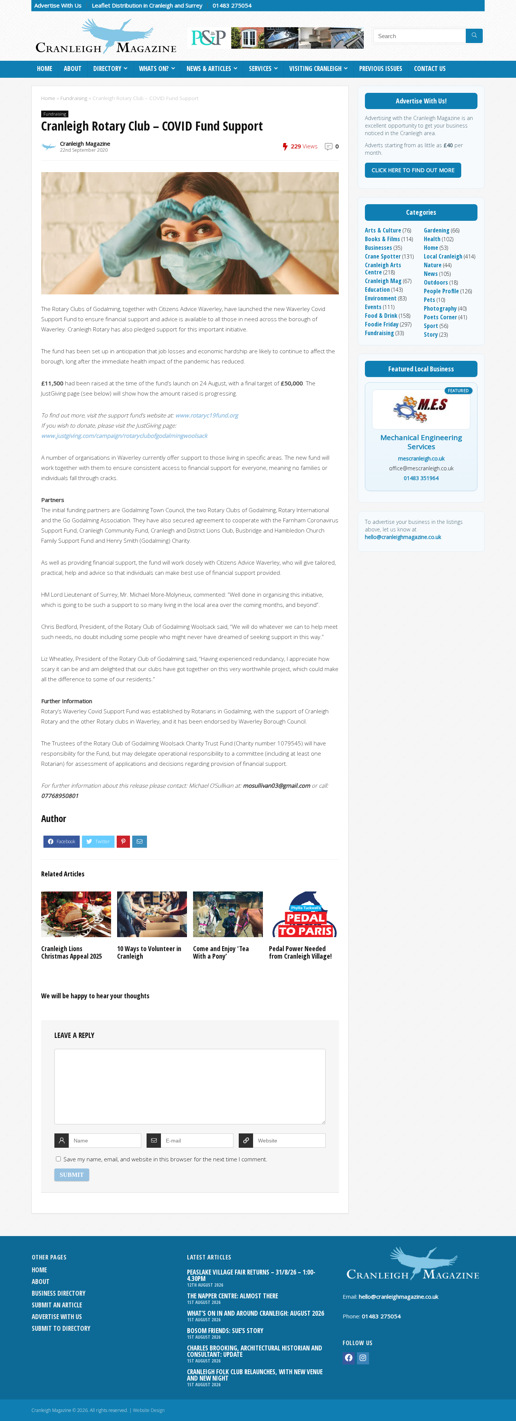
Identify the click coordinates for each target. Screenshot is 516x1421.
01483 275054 (232, 5)
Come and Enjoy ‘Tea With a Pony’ (221, 952)
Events (373, 307)
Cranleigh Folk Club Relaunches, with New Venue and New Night (255, 1375)
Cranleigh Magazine (85, 143)
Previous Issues (380, 68)
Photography (440, 308)
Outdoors (436, 282)
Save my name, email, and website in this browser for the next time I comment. (165, 1159)
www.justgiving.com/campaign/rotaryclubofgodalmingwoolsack (124, 435)
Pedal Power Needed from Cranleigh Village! (300, 952)
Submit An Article (57, 1305)
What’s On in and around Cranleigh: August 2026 (255, 1313)
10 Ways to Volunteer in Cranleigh (149, 952)
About (73, 68)
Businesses (378, 247)
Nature (433, 265)
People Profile (441, 291)
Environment (381, 298)
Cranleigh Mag (383, 281)
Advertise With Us (58, 5)
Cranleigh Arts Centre (383, 268)
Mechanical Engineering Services (421, 442)
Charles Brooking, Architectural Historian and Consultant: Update (254, 1351)
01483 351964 (421, 478)
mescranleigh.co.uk (421, 458)
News (431, 273)
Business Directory (58, 1293)
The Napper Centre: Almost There (232, 1296)
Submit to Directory (61, 1328)
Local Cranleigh (443, 256)
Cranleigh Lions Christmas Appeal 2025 (71, 952)
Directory (107, 68)
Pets (429, 300)
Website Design (149, 1410)
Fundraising (73, 98)
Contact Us (430, 68)
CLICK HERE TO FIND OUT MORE (413, 170)
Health (432, 239)
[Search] (474, 36)
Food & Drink (381, 315)
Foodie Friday (382, 324)
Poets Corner (440, 317)
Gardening (437, 230)
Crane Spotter (383, 256)
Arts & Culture (383, 230)
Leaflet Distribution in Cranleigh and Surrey (147, 5)
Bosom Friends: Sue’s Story (225, 1330)
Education (377, 289)
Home (44, 68)
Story (431, 334)
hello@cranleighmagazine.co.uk (403, 536)
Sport (431, 326)
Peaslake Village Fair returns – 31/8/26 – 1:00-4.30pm (251, 1275)
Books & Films (382, 239)
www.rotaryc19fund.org (206, 415)
